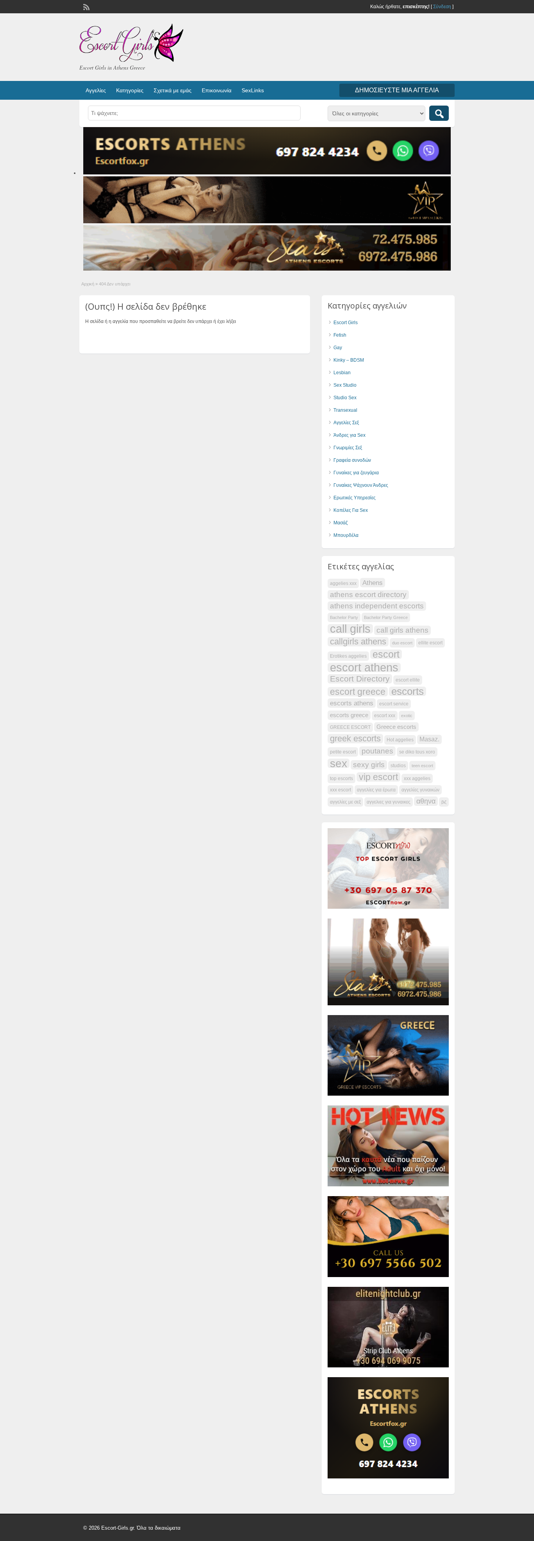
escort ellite (408, 680)
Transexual (345, 410)
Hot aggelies (400, 740)
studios (398, 765)
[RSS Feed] (85, 6)
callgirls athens (358, 641)
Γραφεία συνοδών (352, 460)
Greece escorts (396, 727)
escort (386, 654)
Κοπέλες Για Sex (350, 510)
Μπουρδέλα (345, 535)
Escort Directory (360, 678)
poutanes (377, 751)
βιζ (443, 802)
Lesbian (342, 372)
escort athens (364, 667)
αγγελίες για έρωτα (376, 790)
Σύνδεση (442, 6)
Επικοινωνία (216, 90)
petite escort (343, 752)
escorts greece (349, 715)
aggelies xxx (343, 583)
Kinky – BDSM (348, 360)
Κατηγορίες (129, 90)
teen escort (422, 765)
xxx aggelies (417, 778)
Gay (337, 347)
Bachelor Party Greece (386, 617)
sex (338, 763)
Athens (372, 583)
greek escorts (355, 738)
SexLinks (253, 90)
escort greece (357, 691)
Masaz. (429, 739)
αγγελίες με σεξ (345, 802)
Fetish (339, 335)
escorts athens (351, 703)
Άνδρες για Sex (349, 435)
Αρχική (87, 284)
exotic (406, 715)
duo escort (402, 642)
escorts (407, 691)
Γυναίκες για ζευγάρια (356, 472)
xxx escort (340, 790)
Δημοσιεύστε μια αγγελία (397, 90)
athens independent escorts (377, 606)
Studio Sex (345, 397)
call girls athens (402, 630)
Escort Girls (345, 322)
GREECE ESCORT (350, 727)
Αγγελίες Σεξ (346, 422)
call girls (350, 628)
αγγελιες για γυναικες (388, 802)
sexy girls (369, 765)
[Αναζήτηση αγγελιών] (439, 113)
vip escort (378, 777)
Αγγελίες (96, 90)
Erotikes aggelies (348, 656)
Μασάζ (340, 523)
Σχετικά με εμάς (173, 90)
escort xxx (384, 715)
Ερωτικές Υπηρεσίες (354, 498)
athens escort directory (368, 594)
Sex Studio (345, 385)
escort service (394, 704)
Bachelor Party (344, 617)
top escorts (341, 778)
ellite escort (430, 643)
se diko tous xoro (417, 752)
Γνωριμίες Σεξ (347, 447)
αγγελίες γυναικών (420, 790)
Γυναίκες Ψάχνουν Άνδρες (360, 485)
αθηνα (425, 801)
